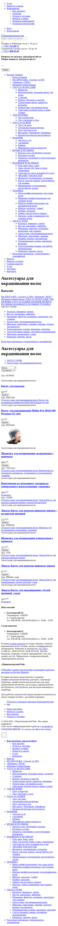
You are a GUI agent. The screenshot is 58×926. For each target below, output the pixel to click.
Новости (15, 6)
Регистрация (13, 31)
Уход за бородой (26, 117)
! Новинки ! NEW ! (21, 82)
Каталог (15, 75)
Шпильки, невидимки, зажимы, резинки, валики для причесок (33, 237)
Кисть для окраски (12, 386)
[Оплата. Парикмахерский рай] (32, 704)
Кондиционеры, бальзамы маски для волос (32, 774)
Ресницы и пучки (26, 155)
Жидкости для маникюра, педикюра (35, 178)
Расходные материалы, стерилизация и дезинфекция (26, 341)
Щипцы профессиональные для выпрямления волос (33, 204)
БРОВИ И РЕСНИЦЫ (23, 150)
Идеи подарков (19, 77)
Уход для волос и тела (28, 120)
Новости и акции (15, 261)
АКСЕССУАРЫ (20, 221)
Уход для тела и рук (27, 130)
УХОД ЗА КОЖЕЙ (21, 122)
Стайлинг (22, 97)
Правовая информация (23, 21)
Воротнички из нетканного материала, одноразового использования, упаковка (25, 485)
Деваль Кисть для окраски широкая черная (28, 565)
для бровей (23, 143)
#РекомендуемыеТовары (24, 85)
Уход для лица (25, 125)
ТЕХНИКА (18, 190)
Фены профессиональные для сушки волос (33, 864)
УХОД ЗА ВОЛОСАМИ (24, 87)
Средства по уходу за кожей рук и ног (36, 173)
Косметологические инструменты (34, 135)
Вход (9, 28)
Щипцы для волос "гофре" (31, 208)
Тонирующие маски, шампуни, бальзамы (32, 781)
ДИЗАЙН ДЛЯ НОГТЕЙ (30, 175)
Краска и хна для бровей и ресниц (34, 153)
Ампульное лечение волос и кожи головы (32, 786)
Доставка (11, 269)
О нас (9, 3)
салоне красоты (17, 643)
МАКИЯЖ (17, 138)
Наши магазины (14, 709)
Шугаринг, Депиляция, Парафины (34, 133)
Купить (5, 395)
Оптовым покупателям (23, 23)
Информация (13, 8)
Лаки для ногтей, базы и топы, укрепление (33, 842)
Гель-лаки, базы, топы (28, 165)
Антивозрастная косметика (31, 127)
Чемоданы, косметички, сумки (21, 334)
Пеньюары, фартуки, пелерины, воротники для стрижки (33, 229)
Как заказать (13, 714)
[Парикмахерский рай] (12, 35)
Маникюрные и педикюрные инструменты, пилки (32, 186)
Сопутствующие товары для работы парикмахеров (31, 332)
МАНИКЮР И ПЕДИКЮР (25, 163)
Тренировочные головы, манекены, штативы (28, 329)
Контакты (11, 271)
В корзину (6, 495)
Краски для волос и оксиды (31, 100)
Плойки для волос (26, 211)
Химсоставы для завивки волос (33, 107)
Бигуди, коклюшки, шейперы (32, 226)
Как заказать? (18, 11)
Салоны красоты (15, 264)
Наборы (22, 145)
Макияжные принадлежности (32, 148)
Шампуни (23, 90)
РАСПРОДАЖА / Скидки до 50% (28, 80)
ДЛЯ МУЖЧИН (20, 115)
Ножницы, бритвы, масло (30, 251)
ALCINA (43, 648)
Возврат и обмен (20, 18)
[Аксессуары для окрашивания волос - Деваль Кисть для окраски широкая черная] (29, 558)
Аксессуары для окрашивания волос (35, 233)
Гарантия (16, 13)
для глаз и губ (24, 140)
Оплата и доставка (21, 16)
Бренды (10, 259)
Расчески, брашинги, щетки (31, 223)
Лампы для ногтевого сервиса (32, 213)
